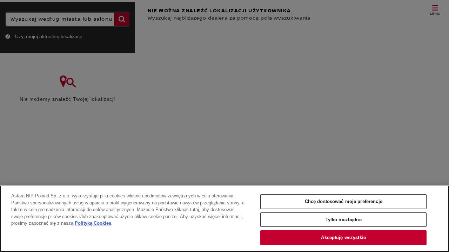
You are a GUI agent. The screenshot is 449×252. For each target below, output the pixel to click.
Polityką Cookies (93, 223)
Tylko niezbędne (344, 219)
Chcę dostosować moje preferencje (343, 201)
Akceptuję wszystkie (343, 237)
